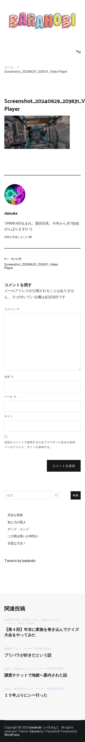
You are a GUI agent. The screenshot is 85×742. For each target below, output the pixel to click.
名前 (9, 376)
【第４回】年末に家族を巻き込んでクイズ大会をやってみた (41, 632)
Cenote (34, 731)
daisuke (11, 213)
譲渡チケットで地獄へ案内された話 (35, 675)
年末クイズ (30, 619)
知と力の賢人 (17, 522)
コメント (11, 309)
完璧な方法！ (17, 543)
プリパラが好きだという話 (27, 655)
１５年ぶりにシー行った (26, 695)
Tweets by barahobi (19, 561)
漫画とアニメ (12, 648)
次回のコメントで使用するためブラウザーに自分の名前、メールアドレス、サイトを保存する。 (41, 445)
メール (10, 396)
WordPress (11, 735)
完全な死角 (15, 515)
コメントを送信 (63, 466)
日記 (7, 668)
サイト (8, 416)
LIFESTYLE (11, 619)
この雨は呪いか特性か (23, 536)
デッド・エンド (18, 529)
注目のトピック (51, 619)
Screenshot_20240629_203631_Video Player (23, 263)
